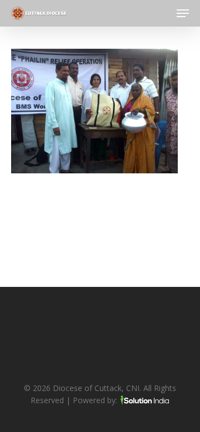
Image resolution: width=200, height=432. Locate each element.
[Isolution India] (144, 400)
